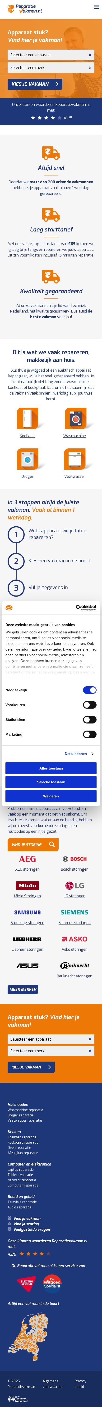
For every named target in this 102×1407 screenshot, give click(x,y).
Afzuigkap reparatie (23, 1153)
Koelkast (27, 435)
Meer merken (22, 989)
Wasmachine (74, 435)
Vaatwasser (74, 476)
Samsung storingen (27, 922)
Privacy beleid (80, 1384)
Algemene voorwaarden (53, 1384)
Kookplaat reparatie (23, 1142)
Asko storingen (75, 949)
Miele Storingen (27, 896)
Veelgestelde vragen (34, 45)
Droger (27, 476)
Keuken (14, 1131)
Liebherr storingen (27, 949)
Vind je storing (28, 33)
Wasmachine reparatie (25, 1110)
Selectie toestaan (51, 782)
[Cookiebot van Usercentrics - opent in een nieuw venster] (76, 608)
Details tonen (76, 754)
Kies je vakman (29, 84)
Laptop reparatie (21, 1169)
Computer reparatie (23, 1185)
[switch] (90, 705)
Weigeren (51, 796)
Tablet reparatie (20, 1175)
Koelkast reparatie (22, 1137)
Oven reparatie (19, 1147)
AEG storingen (27, 869)
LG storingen (74, 896)
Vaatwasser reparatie (25, 1120)
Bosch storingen (74, 869)
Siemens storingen (75, 922)
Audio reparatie (20, 1207)
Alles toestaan (51, 768)
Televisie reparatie (22, 1202)
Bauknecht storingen (74, 976)
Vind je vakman (29, 22)
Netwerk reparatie (22, 1180)
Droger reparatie (21, 1115)
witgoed (38, 370)
